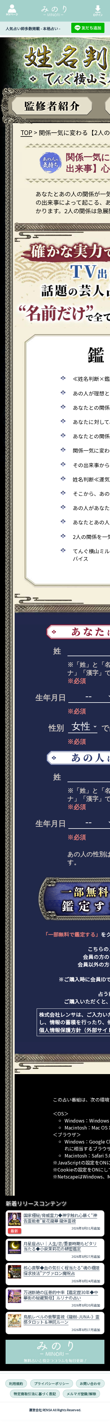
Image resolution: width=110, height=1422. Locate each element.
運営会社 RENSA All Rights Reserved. (55, 1409)
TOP (26, 132)
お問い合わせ (90, 1383)
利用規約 (16, 1383)
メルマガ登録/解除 (81, 1393)
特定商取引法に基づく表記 (35, 1393)
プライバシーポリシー (51, 1383)
